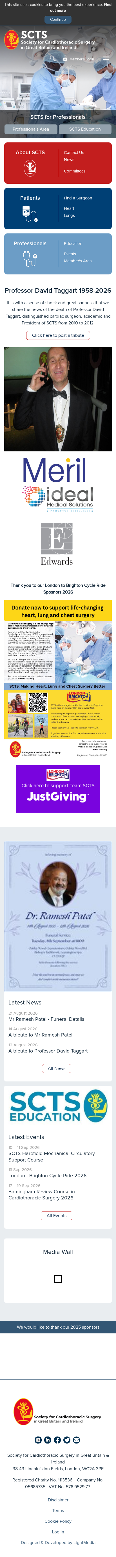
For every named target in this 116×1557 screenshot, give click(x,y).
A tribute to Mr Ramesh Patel (40, 1035)
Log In (58, 1532)
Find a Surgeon (78, 198)
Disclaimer (58, 1500)
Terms (58, 1510)
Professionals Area (31, 129)
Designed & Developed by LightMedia (58, 1542)
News (69, 160)
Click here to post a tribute (58, 335)
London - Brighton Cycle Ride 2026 (47, 1175)
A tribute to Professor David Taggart (48, 1051)
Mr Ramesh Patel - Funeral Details (46, 1019)
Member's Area (78, 261)
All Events (56, 1215)
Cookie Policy (58, 1521)
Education (73, 244)
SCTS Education (85, 129)
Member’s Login (81, 59)
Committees (75, 171)
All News (56, 1068)
